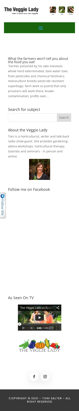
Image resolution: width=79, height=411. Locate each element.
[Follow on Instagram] (45, 376)
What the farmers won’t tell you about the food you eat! (38, 60)
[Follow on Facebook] (34, 376)
